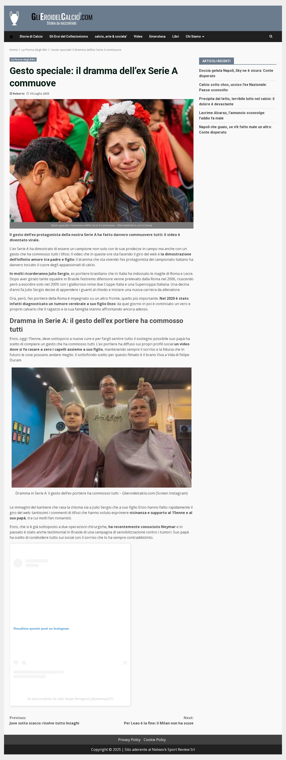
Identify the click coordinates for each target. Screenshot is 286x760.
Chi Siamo (193, 36)
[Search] (270, 36)
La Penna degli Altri (23, 59)
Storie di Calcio (31, 36)
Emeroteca (157, 36)
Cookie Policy (155, 739)
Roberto (19, 94)
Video (138, 36)
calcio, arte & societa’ (111, 36)
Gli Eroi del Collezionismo (68, 36)
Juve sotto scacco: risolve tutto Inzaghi (44, 720)
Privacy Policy (129, 739)
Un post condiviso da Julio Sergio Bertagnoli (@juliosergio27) (70, 699)
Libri (175, 36)
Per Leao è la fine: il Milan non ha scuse (158, 720)
